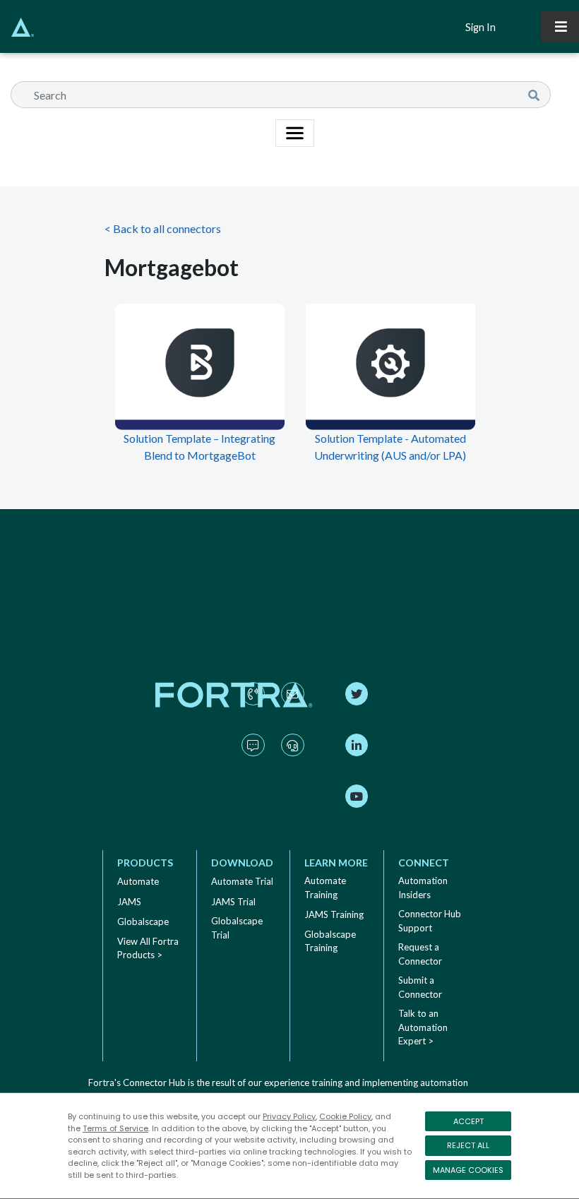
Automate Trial (242, 881)
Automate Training (325, 887)
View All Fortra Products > (148, 948)
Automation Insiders (423, 887)
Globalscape (143, 921)
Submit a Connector (420, 987)
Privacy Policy (289, 1116)
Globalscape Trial (237, 928)
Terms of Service (115, 1128)
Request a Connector (420, 954)
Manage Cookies (468, 1170)
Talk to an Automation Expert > (423, 1027)
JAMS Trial (233, 901)
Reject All (468, 1145)
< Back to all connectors (163, 228)
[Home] (17, 27)
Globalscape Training (330, 941)
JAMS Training (334, 914)
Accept (468, 1121)
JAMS (129, 901)
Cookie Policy (345, 1116)
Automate (138, 881)
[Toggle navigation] (560, 26)
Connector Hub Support (429, 920)
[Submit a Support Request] (292, 759)
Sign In (480, 27)
